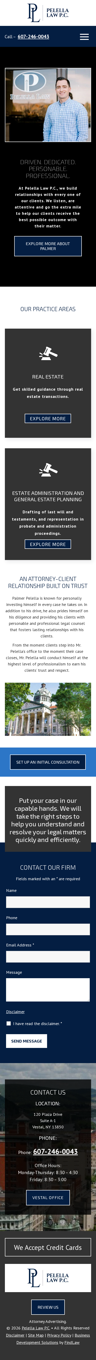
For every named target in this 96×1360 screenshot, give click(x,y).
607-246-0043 (33, 36)
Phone (11, 917)
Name (11, 890)
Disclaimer (15, 1011)
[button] (84, 37)
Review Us (48, 1307)
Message (14, 972)
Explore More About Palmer (48, 246)
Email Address (20, 945)
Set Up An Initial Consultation (47, 762)
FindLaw (71, 1342)
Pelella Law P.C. (36, 1328)
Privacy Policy (59, 1335)
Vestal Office (48, 1197)
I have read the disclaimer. (37, 1023)
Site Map (36, 1335)
